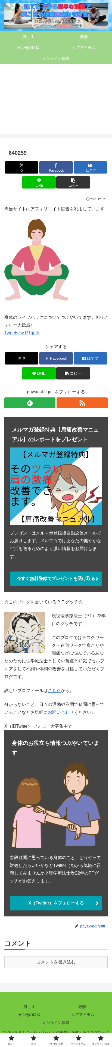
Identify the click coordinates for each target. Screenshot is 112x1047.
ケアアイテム (82, 1014)
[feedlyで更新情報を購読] (29, 402)
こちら (54, 690)
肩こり (29, 1007)
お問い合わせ (61, 712)
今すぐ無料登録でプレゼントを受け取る (56, 578)
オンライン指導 (56, 1022)
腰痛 (83, 1007)
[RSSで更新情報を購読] (82, 402)
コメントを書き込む (56, 962)
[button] (73, 182)
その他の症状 (29, 1014)
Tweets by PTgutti (21, 333)
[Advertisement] (56, 102)
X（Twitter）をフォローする (56, 903)
